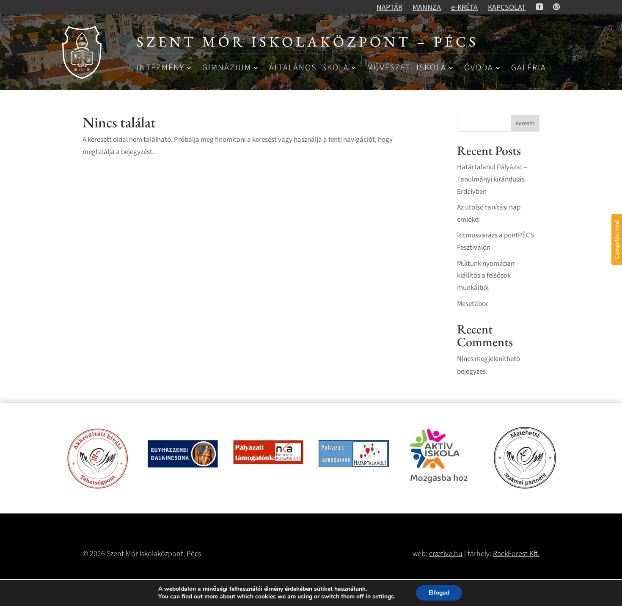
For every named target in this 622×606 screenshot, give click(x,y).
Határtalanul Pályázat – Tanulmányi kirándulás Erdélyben (492, 179)
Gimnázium (226, 68)
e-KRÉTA (464, 7)
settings (383, 596)
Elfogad (439, 593)
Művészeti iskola (406, 68)
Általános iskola (309, 68)
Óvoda (478, 68)
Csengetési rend (617, 239)
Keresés (525, 123)
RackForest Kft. (516, 553)
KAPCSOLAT (507, 7)
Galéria (528, 68)
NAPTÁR (389, 7)
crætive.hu (445, 553)
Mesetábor (472, 304)
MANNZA (427, 7)
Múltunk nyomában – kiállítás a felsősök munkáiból (488, 276)
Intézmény (160, 68)
